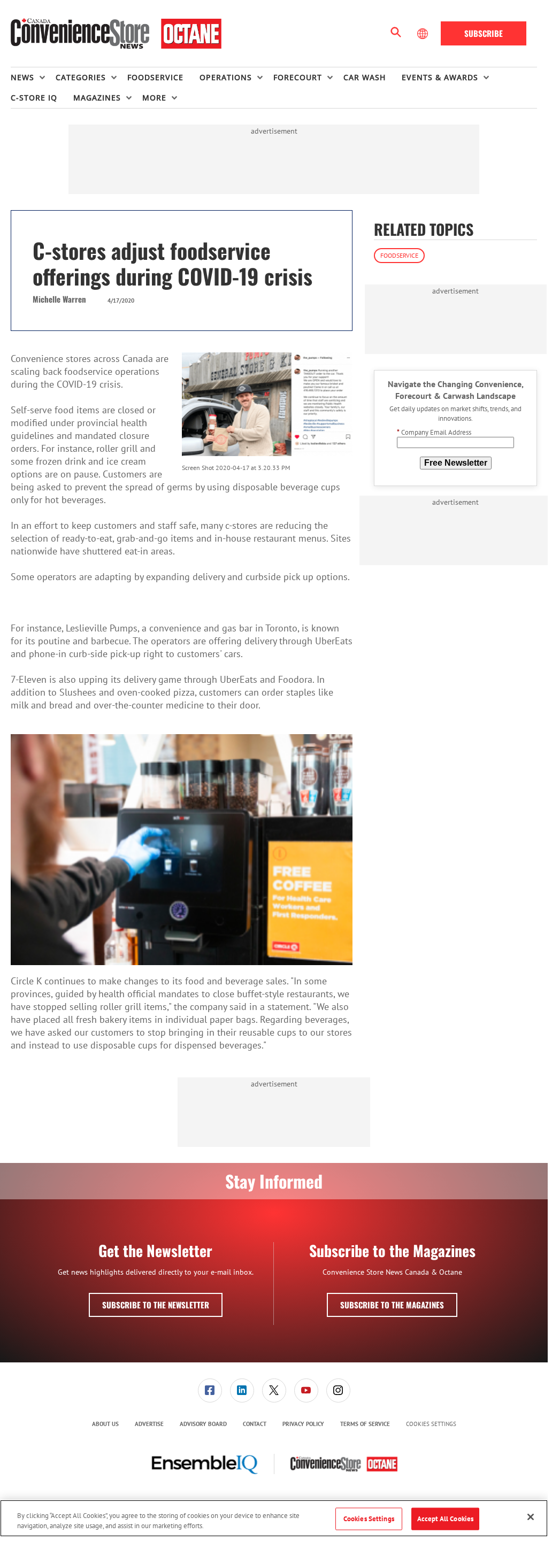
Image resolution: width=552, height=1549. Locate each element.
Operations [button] (226, 77)
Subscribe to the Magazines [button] (392, 1305)
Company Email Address (434, 432)
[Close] (530, 1517)
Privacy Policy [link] (303, 1424)
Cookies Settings (431, 1424)
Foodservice (399, 255)
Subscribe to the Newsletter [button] (155, 1305)
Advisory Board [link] (203, 1424)
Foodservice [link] (155, 77)
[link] (210, 1390)
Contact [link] (254, 1424)
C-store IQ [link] (34, 98)
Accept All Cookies (445, 1518)
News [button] (22, 77)
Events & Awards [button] (440, 77)
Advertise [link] (149, 1424)
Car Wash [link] (364, 77)
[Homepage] (116, 34)
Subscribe (483, 33)
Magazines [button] (97, 98)
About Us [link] (105, 1424)
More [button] (154, 98)
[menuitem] (33, 77)
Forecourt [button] (297, 77)
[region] (274, 1518)
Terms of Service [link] (365, 1424)
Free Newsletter (455, 462)
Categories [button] (81, 77)
